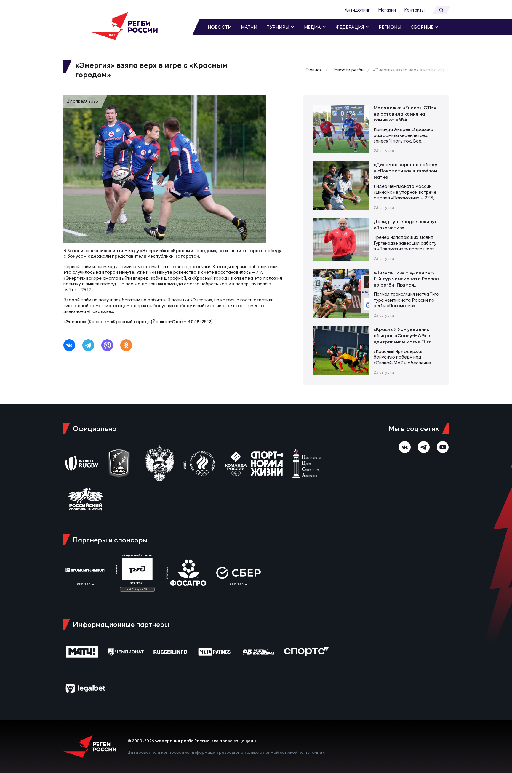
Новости (219, 27)
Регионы (390, 27)
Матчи (249, 27)
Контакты (414, 10)
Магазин (387, 10)
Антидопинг (357, 10)
